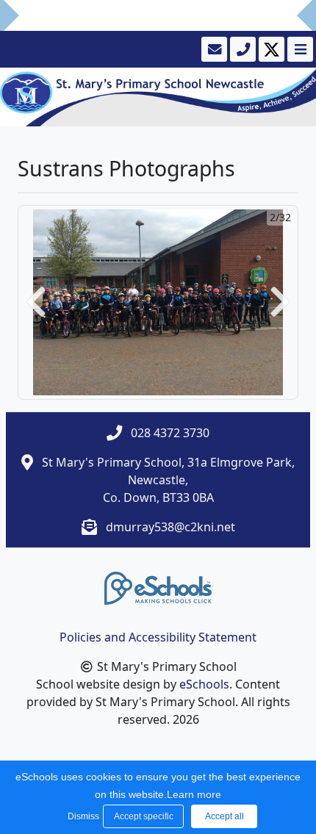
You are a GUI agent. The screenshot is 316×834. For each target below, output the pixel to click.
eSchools (204, 684)
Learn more (194, 794)
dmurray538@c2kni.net (170, 527)
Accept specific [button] (143, 816)
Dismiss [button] (82, 816)
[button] (36, 302)
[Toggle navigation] (298, 49)
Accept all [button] (224, 816)
